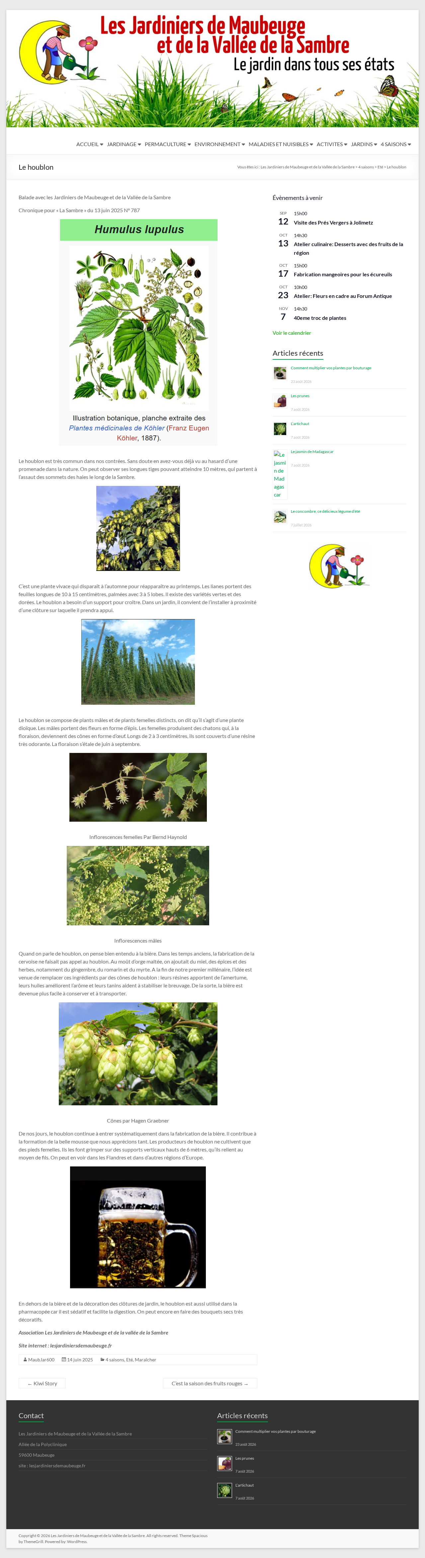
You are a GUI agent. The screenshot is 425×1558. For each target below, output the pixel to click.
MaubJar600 (41, 1359)
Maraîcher (145, 1359)
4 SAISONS (393, 144)
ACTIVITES (330, 144)
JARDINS (362, 144)
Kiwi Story (42, 1383)
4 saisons (115, 1359)
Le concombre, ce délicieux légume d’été (325, 511)
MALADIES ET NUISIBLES (278, 144)
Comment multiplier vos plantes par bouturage (331, 367)
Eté (129, 1359)
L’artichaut (300, 423)
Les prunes (300, 395)
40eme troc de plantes (320, 318)
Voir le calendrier (292, 332)
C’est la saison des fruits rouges (210, 1383)
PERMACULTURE (165, 144)
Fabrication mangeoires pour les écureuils (343, 274)
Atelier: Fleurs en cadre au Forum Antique (343, 296)
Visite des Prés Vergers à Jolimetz (333, 222)
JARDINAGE (121, 144)
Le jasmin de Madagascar (312, 451)
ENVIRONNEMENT (217, 144)
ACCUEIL (87, 144)
